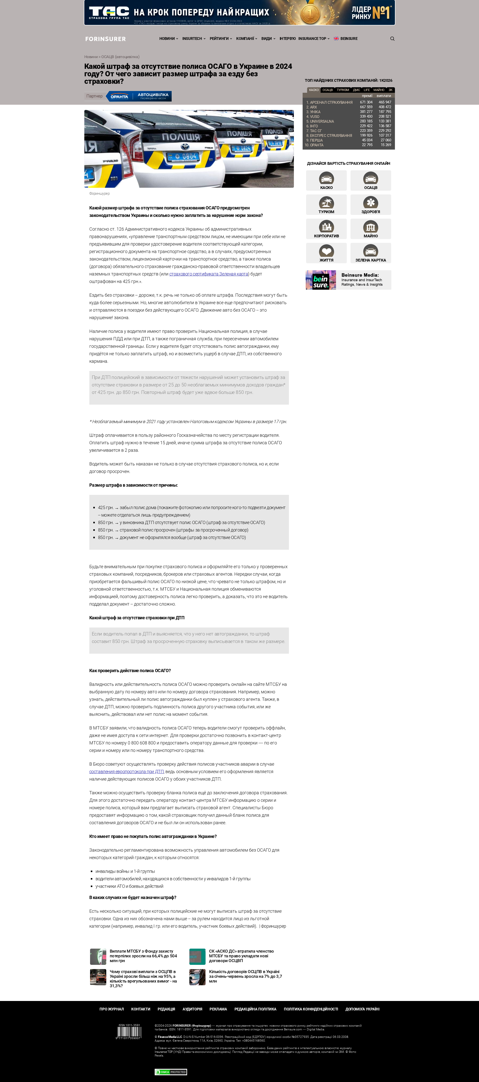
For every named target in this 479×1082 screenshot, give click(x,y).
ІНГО (314, 125)
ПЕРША (316, 140)
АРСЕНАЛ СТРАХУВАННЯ (331, 102)
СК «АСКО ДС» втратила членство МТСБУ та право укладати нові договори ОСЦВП (241, 955)
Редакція (166, 1009)
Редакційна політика (255, 1009)
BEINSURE (348, 38)
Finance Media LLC (170, 1037)
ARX (313, 106)
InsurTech (192, 38)
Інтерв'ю (288, 38)
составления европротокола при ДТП (126, 771)
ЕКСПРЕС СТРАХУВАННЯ (331, 135)
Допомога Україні (362, 1009)
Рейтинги (219, 38)
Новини (167, 38)
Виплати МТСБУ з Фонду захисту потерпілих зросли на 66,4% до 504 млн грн (143, 955)
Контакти (140, 1009)
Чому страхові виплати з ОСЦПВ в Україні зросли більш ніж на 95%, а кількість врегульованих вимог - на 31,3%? (143, 979)
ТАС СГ (316, 130)
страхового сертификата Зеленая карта (208, 274)
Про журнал (112, 1009)
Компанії (245, 38)
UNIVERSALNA (322, 121)
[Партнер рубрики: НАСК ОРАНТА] (189, 96)
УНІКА (315, 111)
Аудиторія (192, 1009)
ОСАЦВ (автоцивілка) (120, 56)
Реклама (218, 1009)
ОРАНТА (317, 144)
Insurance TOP (312, 38)
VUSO (314, 116)
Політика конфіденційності (311, 1009)
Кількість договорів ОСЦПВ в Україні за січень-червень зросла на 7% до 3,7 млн (245, 976)
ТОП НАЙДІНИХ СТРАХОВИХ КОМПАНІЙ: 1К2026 (348, 80)
